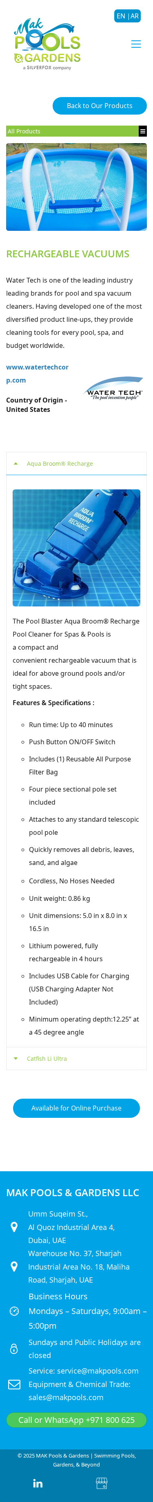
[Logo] (47, 43)
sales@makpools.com (66, 1397)
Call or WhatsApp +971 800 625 (76, 1419)
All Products (24, 131)
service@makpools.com (98, 1371)
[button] (76, 463)
